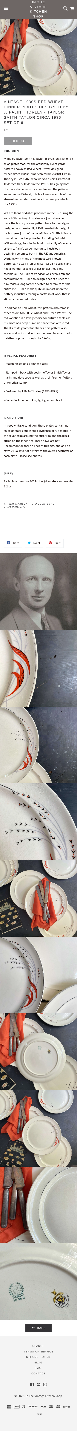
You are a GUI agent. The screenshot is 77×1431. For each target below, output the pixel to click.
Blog (38, 1362)
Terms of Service (38, 1351)
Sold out (18, 141)
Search (38, 1345)
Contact (38, 1373)
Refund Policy (38, 1356)
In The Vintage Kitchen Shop (38, 9)
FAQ (38, 1367)
